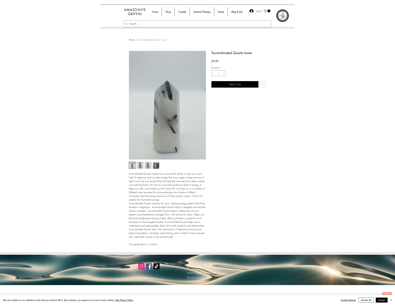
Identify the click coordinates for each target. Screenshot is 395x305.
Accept (381, 300)
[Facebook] (149, 266)
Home (132, 39)
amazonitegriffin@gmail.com (201, 272)
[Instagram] (141, 266)
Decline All (366, 300)
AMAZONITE (135, 10)
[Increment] (223, 73)
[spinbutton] (218, 73)
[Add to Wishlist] (263, 84)
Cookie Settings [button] (348, 300)
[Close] (391, 300)
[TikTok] (157, 266)
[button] (267, 10)
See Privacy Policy (124, 300)
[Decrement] (214, 73)
